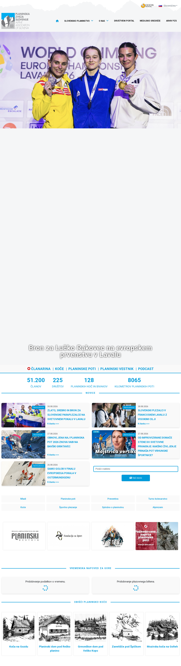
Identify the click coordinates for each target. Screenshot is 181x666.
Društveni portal (124, 21)
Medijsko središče (150, 21)
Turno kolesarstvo (157, 498)
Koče (59, 369)
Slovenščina (169, 5)
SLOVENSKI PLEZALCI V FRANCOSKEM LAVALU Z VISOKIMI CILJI (152, 415)
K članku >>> (53, 424)
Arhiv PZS (171, 21)
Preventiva (112, 498)
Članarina (40, 369)
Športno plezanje (68, 507)
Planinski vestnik (116, 369)
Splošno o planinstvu (113, 507)
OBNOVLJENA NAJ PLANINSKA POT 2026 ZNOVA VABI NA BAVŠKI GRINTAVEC (65, 442)
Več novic (137, 478)
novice (90, 393)
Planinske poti (82, 369)
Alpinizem (158, 507)
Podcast (146, 369)
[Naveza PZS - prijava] (147, 5)
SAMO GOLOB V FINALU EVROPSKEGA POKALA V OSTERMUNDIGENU (61, 473)
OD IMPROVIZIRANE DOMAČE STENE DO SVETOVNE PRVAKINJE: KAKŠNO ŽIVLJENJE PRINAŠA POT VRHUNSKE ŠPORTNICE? (157, 446)
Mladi (23, 498)
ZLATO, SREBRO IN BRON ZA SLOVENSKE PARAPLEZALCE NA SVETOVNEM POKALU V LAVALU (66, 415)
